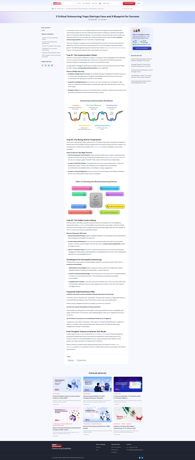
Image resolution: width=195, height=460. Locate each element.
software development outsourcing (114, 48)
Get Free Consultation (142, 48)
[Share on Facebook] (42, 65)
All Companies (86, 3)
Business (71, 360)
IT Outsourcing (81, 360)
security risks (98, 147)
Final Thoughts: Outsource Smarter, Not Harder (51, 56)
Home (79, 3)
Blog (100, 3)
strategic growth (101, 334)
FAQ (97, 449)
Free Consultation (129, 3)
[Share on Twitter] (46, 65)
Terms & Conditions (116, 447)
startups (82, 225)
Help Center (106, 3)
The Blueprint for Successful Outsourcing (49, 49)
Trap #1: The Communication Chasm (50, 38)
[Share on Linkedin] (49, 65)
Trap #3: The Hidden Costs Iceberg (51, 46)
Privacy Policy (114, 449)
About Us (94, 3)
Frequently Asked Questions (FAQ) (51, 52)
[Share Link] (52, 65)
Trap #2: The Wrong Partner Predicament (49, 42)
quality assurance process (117, 157)
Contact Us (114, 452)
